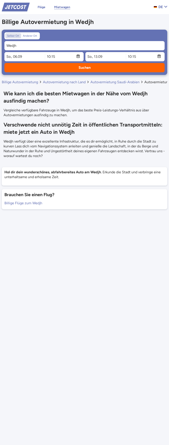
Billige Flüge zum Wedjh (23, 203)
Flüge (41, 7)
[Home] (16, 7)
